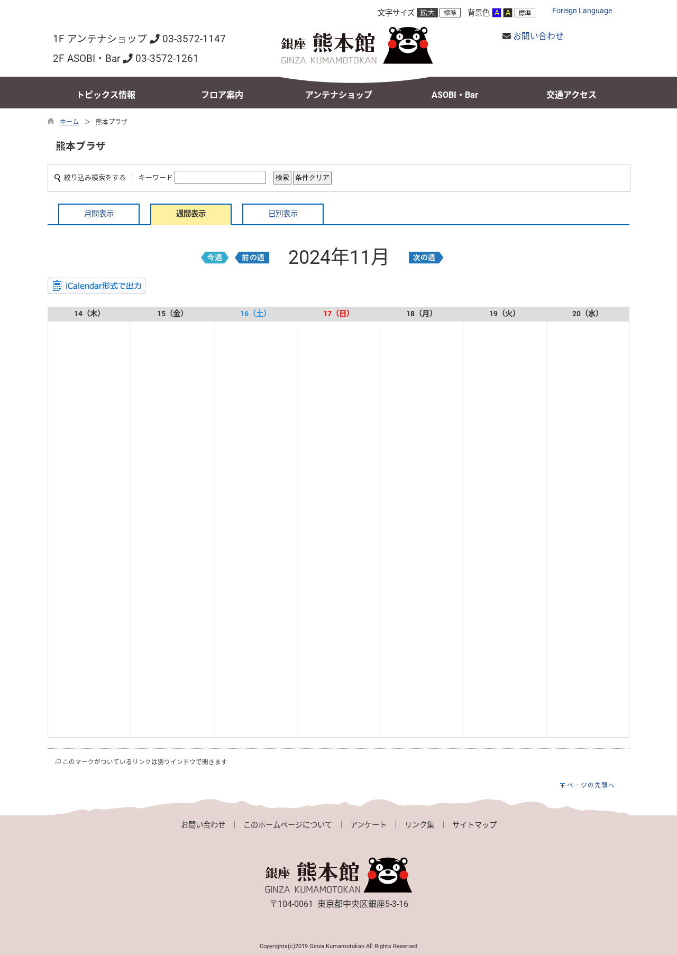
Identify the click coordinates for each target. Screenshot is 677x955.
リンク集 (419, 825)
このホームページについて (287, 825)
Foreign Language (582, 10)
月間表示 (99, 213)
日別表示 (283, 213)
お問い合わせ (538, 36)
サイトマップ (474, 825)
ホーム (69, 122)
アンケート (368, 825)
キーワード (156, 177)
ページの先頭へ (591, 785)
